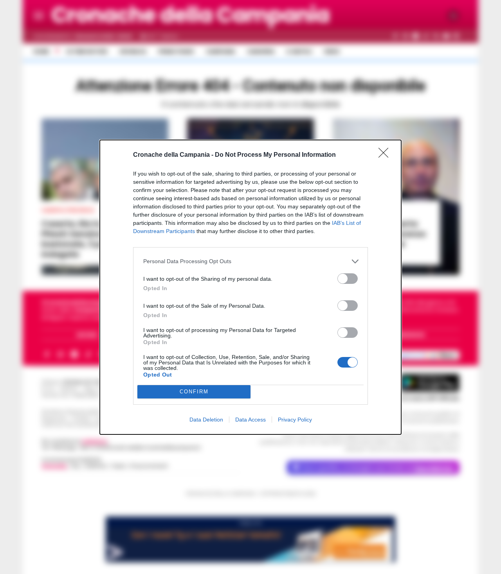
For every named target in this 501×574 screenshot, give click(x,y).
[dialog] (250, 287)
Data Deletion (206, 419)
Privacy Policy (295, 419)
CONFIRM (194, 392)
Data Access (250, 419)
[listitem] (250, 261)
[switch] (347, 278)
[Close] (385, 155)
